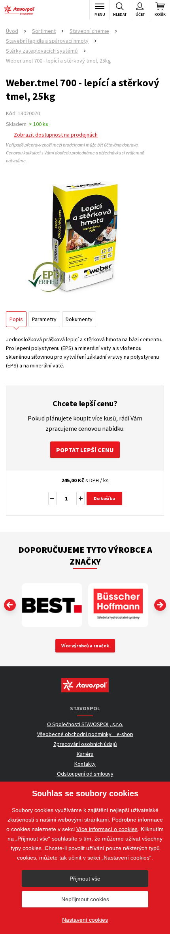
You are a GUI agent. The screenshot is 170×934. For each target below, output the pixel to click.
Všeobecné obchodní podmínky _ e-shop (85, 734)
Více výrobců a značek (85, 646)
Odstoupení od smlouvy (85, 773)
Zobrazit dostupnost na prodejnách (56, 134)
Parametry (44, 319)
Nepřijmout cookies (85, 899)
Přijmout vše (85, 878)
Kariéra (85, 753)
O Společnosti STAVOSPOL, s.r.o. (85, 724)
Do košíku (104, 498)
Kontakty (85, 763)
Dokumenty (79, 319)
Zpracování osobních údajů (85, 744)
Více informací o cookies (107, 829)
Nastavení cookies (85, 920)
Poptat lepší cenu (85, 450)
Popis (16, 319)
